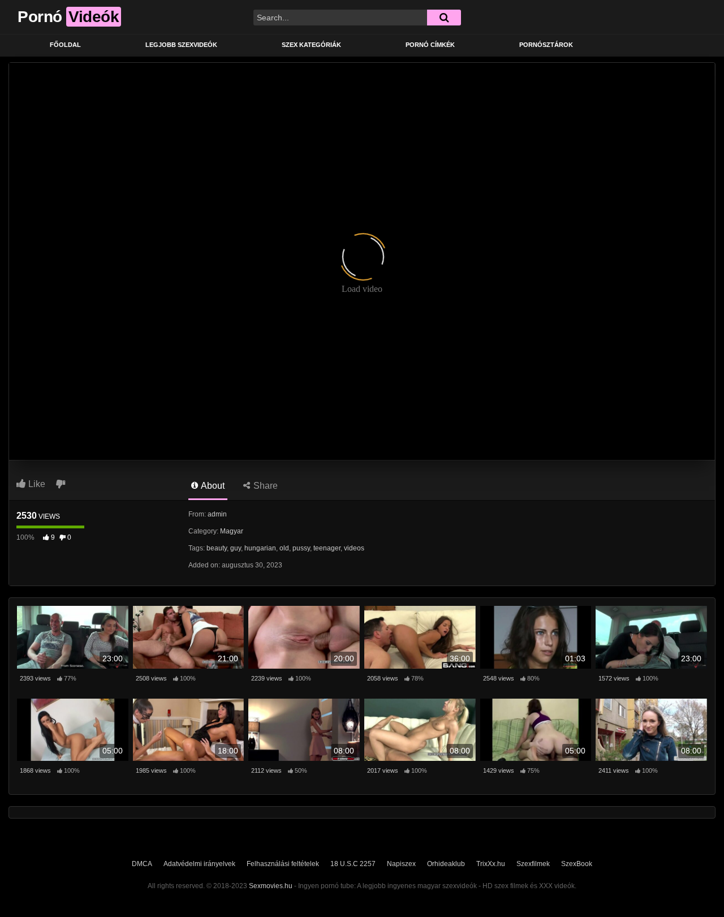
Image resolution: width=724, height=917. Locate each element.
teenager (327, 548)
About (212, 485)
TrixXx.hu (490, 864)
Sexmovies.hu (270, 886)
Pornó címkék (430, 44)
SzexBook (576, 864)
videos (354, 548)
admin (217, 514)
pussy (301, 548)
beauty (216, 548)
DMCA (142, 864)
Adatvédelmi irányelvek (199, 864)
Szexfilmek (533, 864)
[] (444, 17)
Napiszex (401, 864)
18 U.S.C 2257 (353, 864)
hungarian (260, 548)
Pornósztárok (546, 44)
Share (264, 485)
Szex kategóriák (311, 44)
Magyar (231, 531)
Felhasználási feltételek (283, 864)
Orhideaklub (446, 864)
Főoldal (65, 44)
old (284, 548)
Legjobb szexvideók (181, 44)
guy (235, 548)
